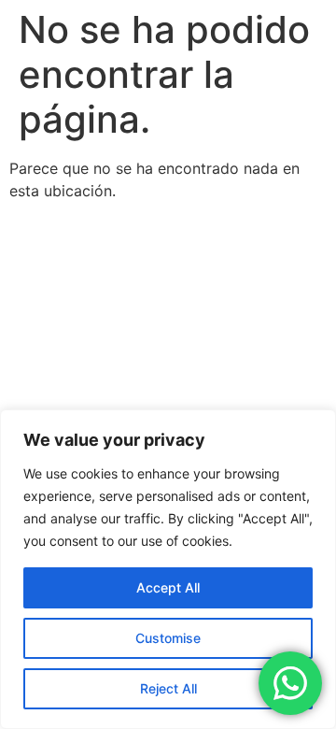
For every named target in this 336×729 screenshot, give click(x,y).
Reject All (168, 688)
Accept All (168, 587)
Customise (168, 638)
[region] (168, 569)
